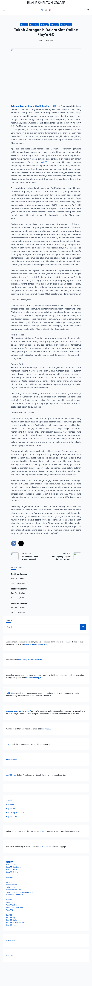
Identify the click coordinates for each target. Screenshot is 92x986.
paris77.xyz (12, 816)
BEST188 (9, 956)
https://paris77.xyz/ (16, 812)
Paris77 (9, 900)
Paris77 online (12, 885)
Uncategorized (66, 25)
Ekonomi (24, 25)
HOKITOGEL (10, 940)
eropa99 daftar (48, 846)
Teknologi (54, 25)
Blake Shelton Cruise (46, 2)
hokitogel (9, 877)
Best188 (9, 915)
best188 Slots (11, 775)
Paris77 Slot (10, 887)
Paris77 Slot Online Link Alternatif (19, 892)
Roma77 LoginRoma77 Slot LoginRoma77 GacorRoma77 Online (13, 867)
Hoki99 (8, 744)
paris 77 (11, 808)
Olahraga (44, 25)
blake (41, 40)
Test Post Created (19, 574)
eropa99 (43, 831)
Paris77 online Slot (13, 890)
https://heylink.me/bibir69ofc (30, 660)
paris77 (44, 162)
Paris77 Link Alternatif (14, 895)
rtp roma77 (46, 729)
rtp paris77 (12, 804)
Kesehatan (34, 25)
